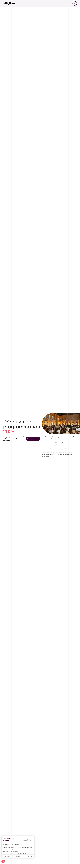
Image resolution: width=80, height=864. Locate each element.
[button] (74, 3)
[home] (9, 3)
